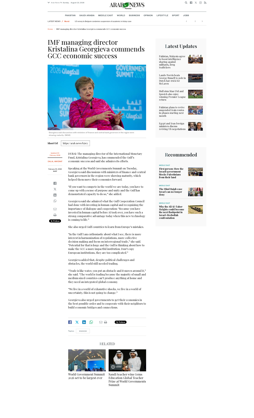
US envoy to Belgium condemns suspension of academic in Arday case (103, 21)
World (121, 15)
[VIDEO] (127, 360)
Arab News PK (56, 3)
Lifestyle (162, 15)
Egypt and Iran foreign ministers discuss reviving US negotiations (172, 126)
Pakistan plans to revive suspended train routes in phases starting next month (171, 111)
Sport (175, 15)
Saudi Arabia (87, 15)
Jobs (186, 15)
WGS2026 (83, 331)
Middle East (105, 15)
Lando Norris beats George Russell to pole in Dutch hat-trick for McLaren (172, 79)
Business (134, 15)
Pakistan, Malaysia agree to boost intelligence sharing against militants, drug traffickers (172, 62)
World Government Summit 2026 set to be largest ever (86, 376)
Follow (56, 221)
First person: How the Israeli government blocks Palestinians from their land (171, 173)
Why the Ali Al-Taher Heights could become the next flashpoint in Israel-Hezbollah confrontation (171, 212)
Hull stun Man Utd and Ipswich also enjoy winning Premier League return (172, 95)
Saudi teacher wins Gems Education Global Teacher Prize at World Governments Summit (127, 379)
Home (50, 29)
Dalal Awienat (55, 161)
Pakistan (70, 15)
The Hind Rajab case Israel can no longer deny (170, 191)
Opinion (148, 15)
